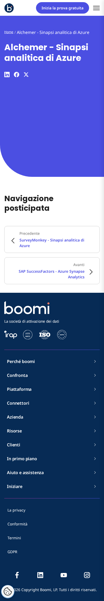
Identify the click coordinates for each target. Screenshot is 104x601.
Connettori (18, 403)
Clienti (13, 445)
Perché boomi (21, 361)
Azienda (15, 417)
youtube (63, 575)
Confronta (17, 375)
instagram (87, 575)
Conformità (17, 523)
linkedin (40, 575)
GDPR (12, 551)
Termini (14, 537)
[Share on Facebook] (16, 74)
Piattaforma (19, 389)
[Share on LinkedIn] (7, 74)
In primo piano (22, 459)
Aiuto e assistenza (25, 472)
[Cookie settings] (7, 591)
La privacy (16, 510)
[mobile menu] (96, 8)
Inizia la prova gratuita (62, 7)
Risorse (14, 431)
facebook (17, 575)
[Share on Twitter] (26, 74)
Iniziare (14, 486)
